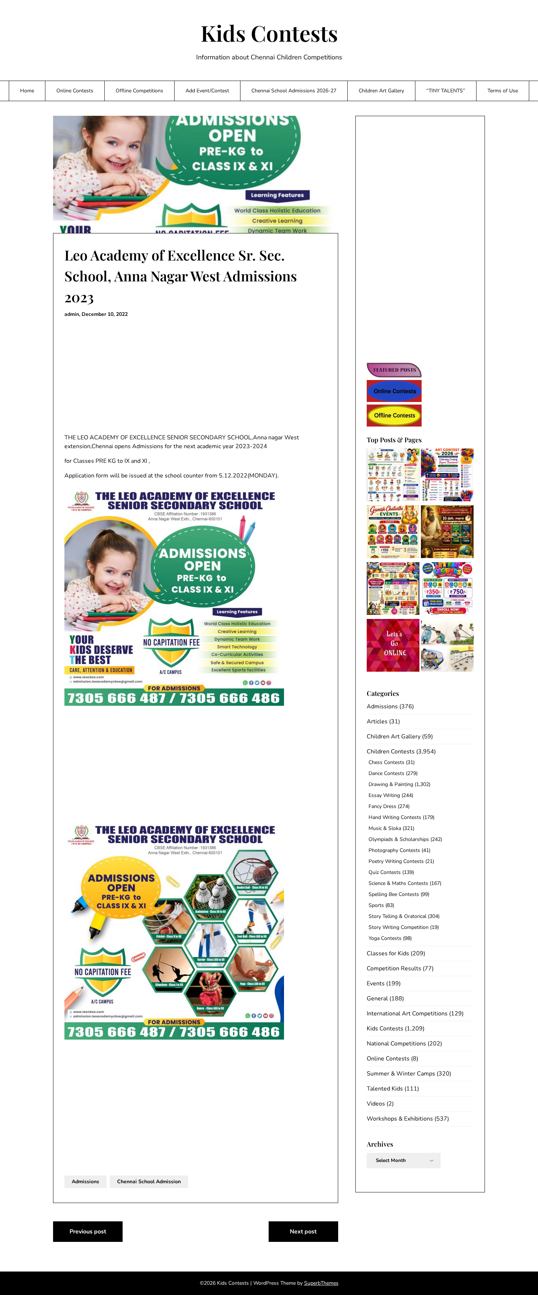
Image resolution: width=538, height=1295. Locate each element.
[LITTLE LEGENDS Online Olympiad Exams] (447, 589)
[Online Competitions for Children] (393, 646)
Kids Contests (269, 32)
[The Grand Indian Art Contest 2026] (447, 476)
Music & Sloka (385, 828)
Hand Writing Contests (395, 817)
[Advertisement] (195, 376)
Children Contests (391, 752)
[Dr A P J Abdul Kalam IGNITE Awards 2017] (447, 646)
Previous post (88, 1232)
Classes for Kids (388, 953)
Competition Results (394, 968)
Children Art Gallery (381, 90)
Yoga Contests (385, 938)
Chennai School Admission (149, 1181)
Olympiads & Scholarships (399, 839)
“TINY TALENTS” (445, 90)
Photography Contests (394, 850)
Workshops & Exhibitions (400, 1119)
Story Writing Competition (399, 927)
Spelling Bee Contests (394, 894)
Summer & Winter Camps (401, 1074)
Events (376, 983)
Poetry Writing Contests (396, 861)
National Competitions (396, 1044)
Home (27, 90)
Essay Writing (384, 795)
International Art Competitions (407, 1014)
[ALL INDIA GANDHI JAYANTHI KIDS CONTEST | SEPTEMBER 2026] (393, 476)
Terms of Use (502, 90)
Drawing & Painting (391, 784)
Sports (376, 905)
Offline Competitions (139, 90)
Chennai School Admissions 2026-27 (293, 90)
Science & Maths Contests (398, 883)
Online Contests (74, 90)
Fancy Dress (382, 806)
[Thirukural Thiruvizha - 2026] (447, 533)
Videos (376, 1104)
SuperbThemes (321, 1283)
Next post (303, 1232)
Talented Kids (385, 1089)
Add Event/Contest (207, 90)
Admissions (85, 1181)
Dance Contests (386, 773)
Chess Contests (386, 762)
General (377, 999)
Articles (377, 721)
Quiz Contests (385, 872)
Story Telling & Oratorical (397, 916)
